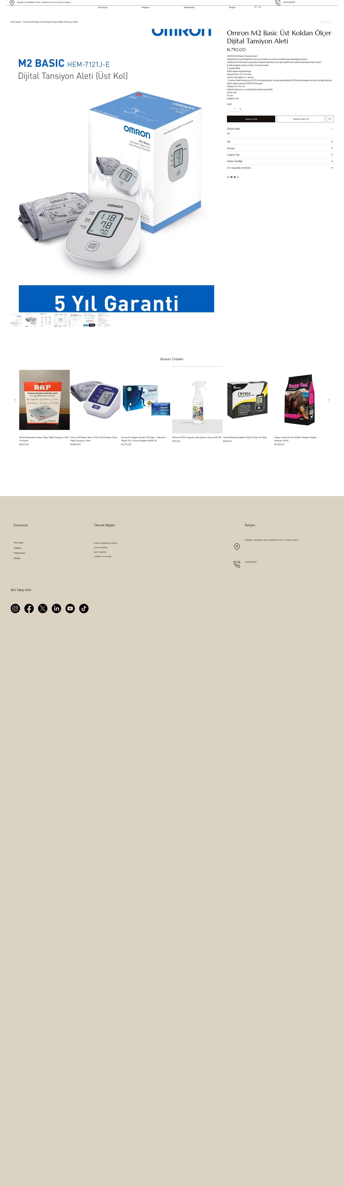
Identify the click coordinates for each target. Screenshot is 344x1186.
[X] (42, 608)
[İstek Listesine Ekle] (330, 119)
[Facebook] (231, 177)
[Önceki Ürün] (15, 399)
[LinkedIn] (56, 608)
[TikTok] (84, 608)
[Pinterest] (234, 177)
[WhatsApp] (228, 177)
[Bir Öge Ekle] (240, 109)
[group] (172, 406)
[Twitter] (238, 177)
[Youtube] (70, 608)
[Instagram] (15, 608)
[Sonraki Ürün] (328, 399)
